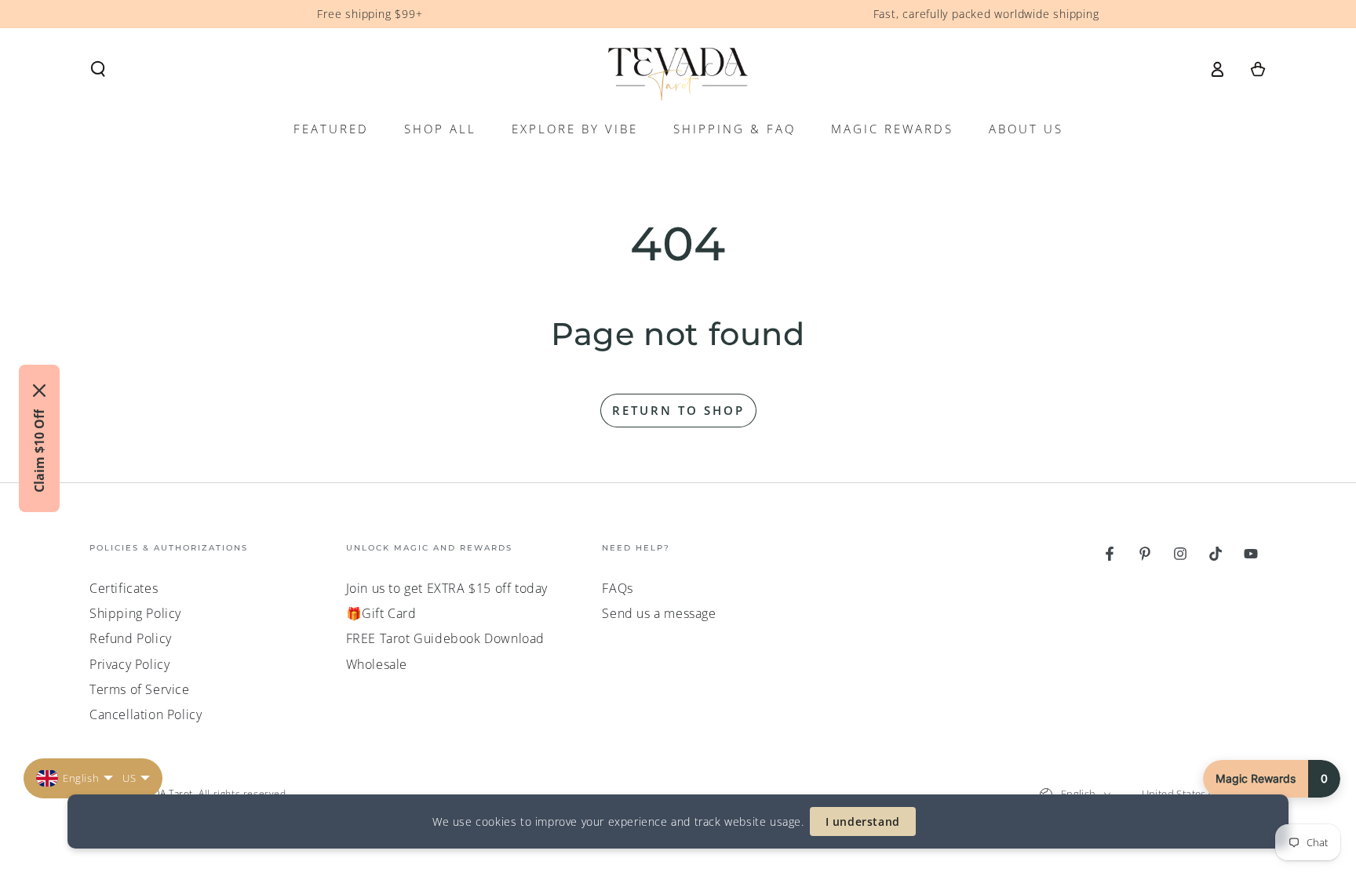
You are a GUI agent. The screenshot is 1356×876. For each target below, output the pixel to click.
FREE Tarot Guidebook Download (445, 638)
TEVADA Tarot (161, 793)
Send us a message (659, 613)
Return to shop (678, 410)
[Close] (39, 390)
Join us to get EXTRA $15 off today (447, 588)
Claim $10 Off (39, 451)
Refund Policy (130, 638)
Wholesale (376, 664)
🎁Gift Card (381, 613)
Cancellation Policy (145, 714)
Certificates (123, 588)
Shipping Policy (135, 613)
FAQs (617, 588)
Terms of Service (139, 689)
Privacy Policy (129, 664)
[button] (98, 69)
